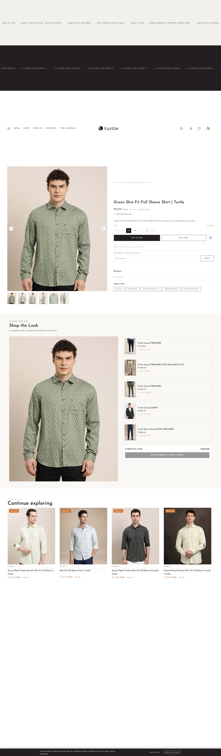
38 (122, 230)
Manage (112, 751)
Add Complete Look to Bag (167, 455)
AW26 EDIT (132, 289)
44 (147, 230)
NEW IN (119, 289)
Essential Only (172, 752)
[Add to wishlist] (211, 238)
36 (116, 230)
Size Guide (210, 225)
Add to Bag (137, 238)
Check (207, 258)
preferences (44, 753)
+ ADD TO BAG (144, 349)
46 (153, 230)
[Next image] (103, 228)
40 (135, 230)
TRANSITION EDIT (191, 289)
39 (129, 230)
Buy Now (183, 238)
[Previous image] (11, 228)
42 (141, 230)
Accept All (154, 752)
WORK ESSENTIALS (151, 289)
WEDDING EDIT (171, 289)
